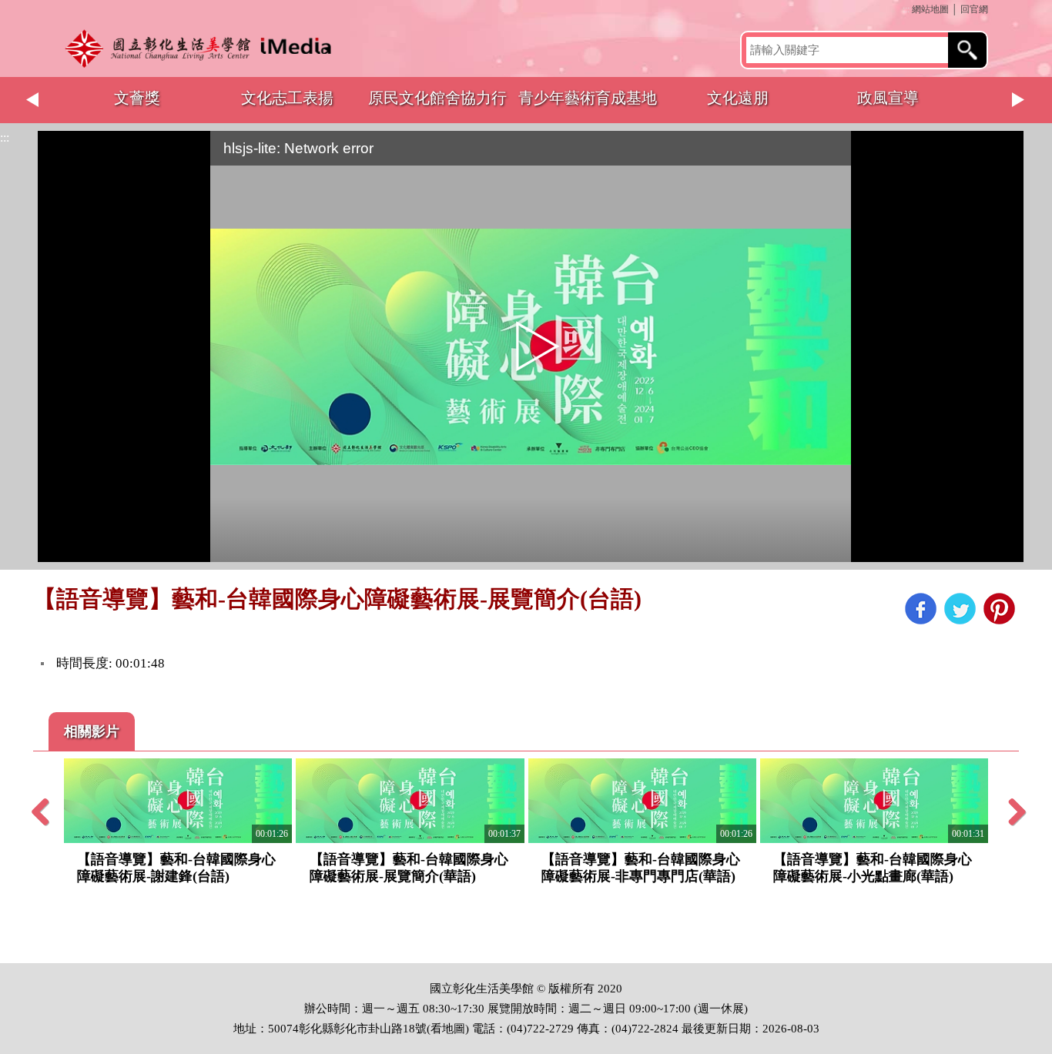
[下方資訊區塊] (4, 955)
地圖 (453, 1028)
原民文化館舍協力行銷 (437, 106)
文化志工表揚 (287, 97)
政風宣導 (888, 97)
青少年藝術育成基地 (587, 97)
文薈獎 (137, 97)
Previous (33, 100)
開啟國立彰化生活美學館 (202, 48)
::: (906, 9)
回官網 (974, 9)
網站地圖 (930, 9)
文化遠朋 (738, 97)
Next (1018, 100)
